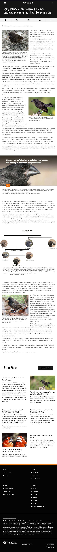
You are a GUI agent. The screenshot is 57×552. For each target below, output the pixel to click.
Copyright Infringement (49, 545)
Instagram (35, 491)
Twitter (34, 488)
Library (5, 485)
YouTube (35, 500)
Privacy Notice (51, 547)
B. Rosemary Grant (15, 68)
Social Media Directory (38, 506)
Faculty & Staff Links (8, 494)
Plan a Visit (34, 470)
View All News (45, 368)
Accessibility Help (7, 473)
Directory (5, 475)
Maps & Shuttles (35, 473)
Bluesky (35, 503)
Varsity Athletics (35, 475)
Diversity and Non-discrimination (9, 518)
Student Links (6, 491)
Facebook (35, 485)
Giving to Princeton (35, 478)
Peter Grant (25, 68)
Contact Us (6, 470)
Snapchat (35, 494)
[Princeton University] (10, 543)
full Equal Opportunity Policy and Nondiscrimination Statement (21, 534)
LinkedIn (35, 497)
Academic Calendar (8, 488)
